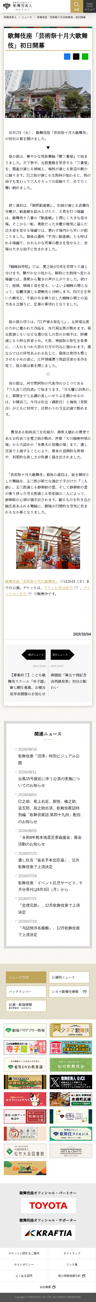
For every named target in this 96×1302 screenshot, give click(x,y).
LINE (85, 56)
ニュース (27, 17)
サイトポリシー (24, 1264)
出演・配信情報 (20, 1005)
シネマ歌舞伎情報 (65, 991)
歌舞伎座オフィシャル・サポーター (48, 1220)
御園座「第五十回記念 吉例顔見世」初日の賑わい (69, 681)
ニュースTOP (19, 977)
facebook (67, 56)
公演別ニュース (63, 977)
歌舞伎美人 (10, 17)
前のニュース (36, 654)
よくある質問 (23, 1275)
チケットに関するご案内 (23, 1253)
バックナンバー (20, 991)
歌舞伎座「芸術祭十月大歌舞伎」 (32, 581)
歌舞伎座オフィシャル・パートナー (48, 1192)
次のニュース (60, 654)
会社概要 (45, 1286)
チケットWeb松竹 (58, 587)
